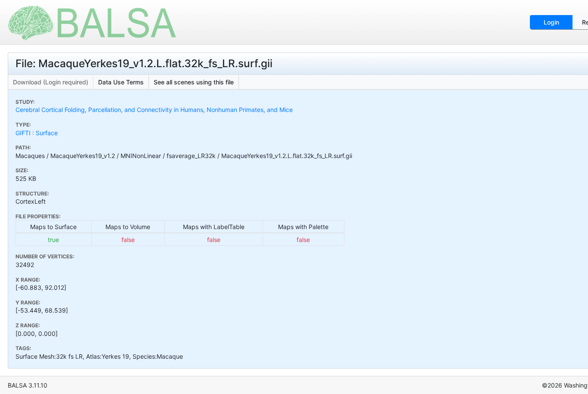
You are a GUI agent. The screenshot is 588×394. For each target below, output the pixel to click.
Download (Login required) (50, 82)
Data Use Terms (121, 82)
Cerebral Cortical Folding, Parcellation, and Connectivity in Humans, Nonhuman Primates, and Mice (154, 109)
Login (551, 22)
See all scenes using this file (194, 82)
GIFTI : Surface (36, 133)
